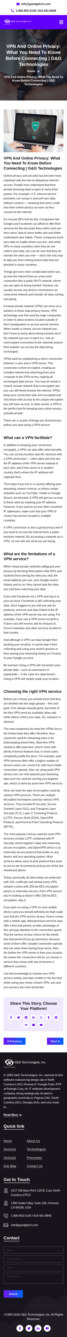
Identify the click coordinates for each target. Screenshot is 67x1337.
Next (54, 1041)
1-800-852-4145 (26, 10)
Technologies (36, 1149)
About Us (33, 1140)
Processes (34, 1157)
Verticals (10, 1157)
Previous (15, 1041)
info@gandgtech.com (24, 1225)
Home (8, 1140)
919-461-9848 (47, 10)
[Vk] (26, 1025)
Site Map (10, 1166)
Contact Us (35, 1166)
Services (10, 1149)
